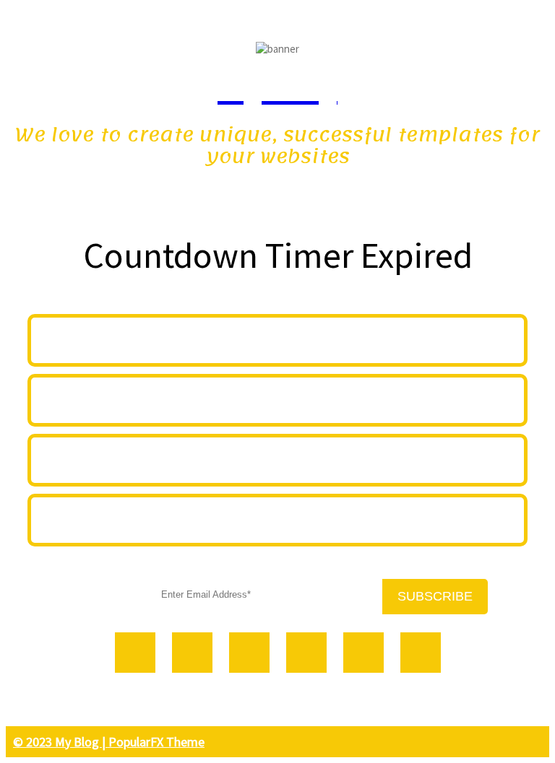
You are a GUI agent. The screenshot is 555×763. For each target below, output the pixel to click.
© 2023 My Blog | (60, 741)
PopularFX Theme (156, 741)
